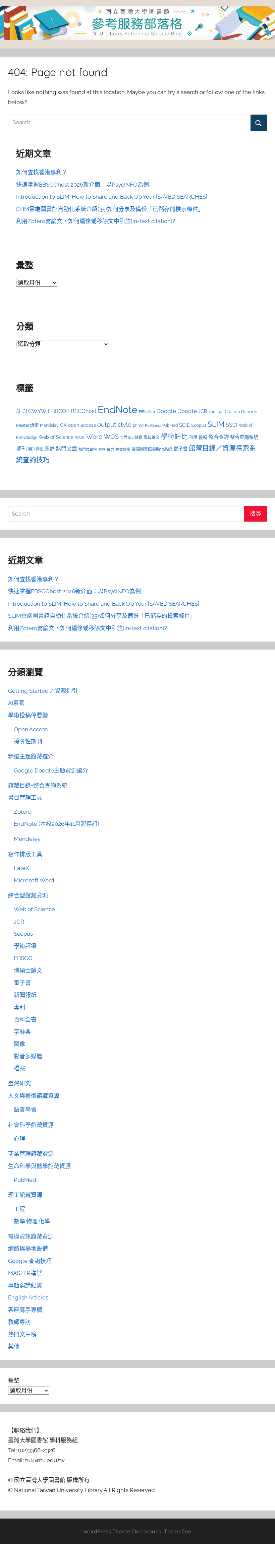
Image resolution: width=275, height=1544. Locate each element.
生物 (102, 449)
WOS (111, 436)
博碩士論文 (28, 970)
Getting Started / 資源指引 (42, 690)
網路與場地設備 (28, 1248)
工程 (19, 1209)
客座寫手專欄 (25, 1309)
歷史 (49, 449)
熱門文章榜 (87, 449)
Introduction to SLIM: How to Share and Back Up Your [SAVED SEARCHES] (111, 196)
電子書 (180, 449)
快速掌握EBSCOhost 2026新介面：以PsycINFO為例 (82, 184)
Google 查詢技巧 (30, 1261)
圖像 (19, 1043)
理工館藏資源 (25, 1195)
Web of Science (56, 437)
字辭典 (22, 1031)
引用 (193, 437)
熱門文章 (66, 449)
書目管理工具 (25, 797)
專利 (19, 1007)
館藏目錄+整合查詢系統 (37, 785)
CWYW (37, 411)
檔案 (19, 1068)
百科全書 (25, 1019)
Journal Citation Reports (232, 411)
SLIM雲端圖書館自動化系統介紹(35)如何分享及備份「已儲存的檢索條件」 (110, 209)
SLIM (216, 424)
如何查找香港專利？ (41, 172)
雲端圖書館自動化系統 (152, 449)
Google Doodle (177, 411)
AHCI (21, 411)
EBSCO (57, 411)
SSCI (231, 425)
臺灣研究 (19, 1083)
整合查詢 (219, 437)
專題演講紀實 (25, 1285)
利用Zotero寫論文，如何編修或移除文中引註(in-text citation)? (95, 221)
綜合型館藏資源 (28, 895)
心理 (19, 1138)
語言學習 (25, 1109)
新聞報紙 (25, 995)
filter (151, 411)
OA (63, 425)
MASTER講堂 (25, 1273)
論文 (110, 449)
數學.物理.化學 (32, 1221)
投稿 (203, 437)
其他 (13, 1346)
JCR (202, 411)
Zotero (23, 811)
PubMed (170, 425)
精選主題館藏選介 (31, 756)
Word (94, 436)
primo (138, 425)
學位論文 (152, 437)
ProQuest (153, 425)
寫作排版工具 (25, 854)
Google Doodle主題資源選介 (51, 770)
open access (82, 425)
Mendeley (49, 425)
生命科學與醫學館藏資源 (39, 1166)
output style (114, 424)
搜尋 (255, 513)
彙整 (13, 1380)
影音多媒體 (28, 1056)
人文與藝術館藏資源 (33, 1095)
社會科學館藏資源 (31, 1125)
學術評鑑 (25, 946)
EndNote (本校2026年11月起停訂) (56, 823)
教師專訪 (19, 1322)
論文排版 (123, 449)
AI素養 (16, 702)
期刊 (21, 449)
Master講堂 (27, 425)
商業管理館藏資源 (31, 1153)
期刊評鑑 (35, 449)
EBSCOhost (81, 411)
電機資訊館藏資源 (31, 1236)
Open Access (31, 729)
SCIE (184, 425)
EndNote (118, 409)
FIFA (142, 412)
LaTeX (21, 868)
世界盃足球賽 (131, 437)
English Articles (28, 1297)
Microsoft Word (34, 880)
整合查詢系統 (244, 437)
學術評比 (174, 436)
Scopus (198, 425)
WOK (80, 437)
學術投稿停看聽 (28, 715)
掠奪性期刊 (28, 741)
